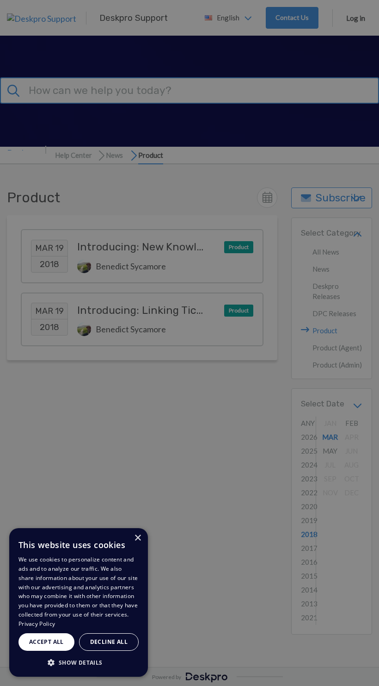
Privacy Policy (36, 624)
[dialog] (78, 602)
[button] (78, 662)
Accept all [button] (46, 642)
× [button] (137, 538)
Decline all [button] (109, 642)
